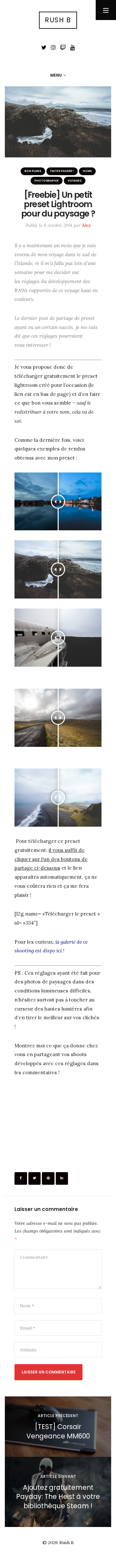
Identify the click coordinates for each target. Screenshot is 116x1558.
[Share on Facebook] (21, 1178)
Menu (56, 75)
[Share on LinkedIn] (62, 1178)
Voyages (75, 181)
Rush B (58, 20)
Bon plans (32, 171)
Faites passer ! (62, 171)
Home (87, 171)
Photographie (46, 181)
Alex (86, 225)
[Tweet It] (34, 1178)
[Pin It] (48, 1178)
